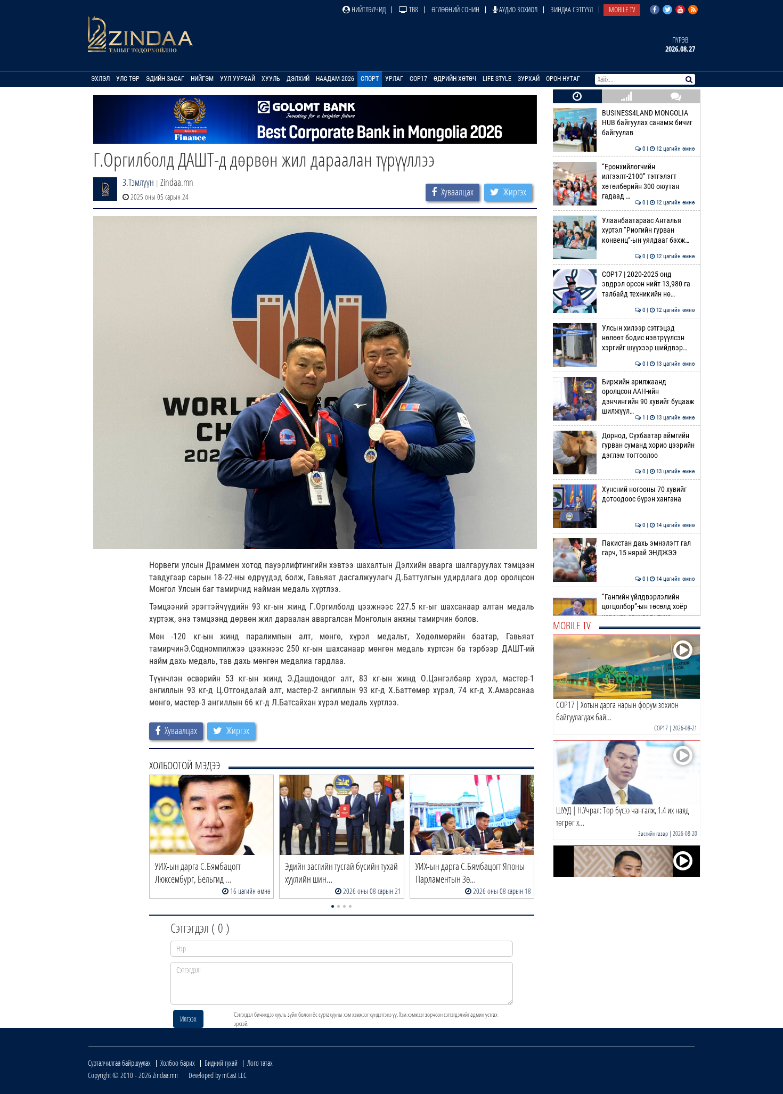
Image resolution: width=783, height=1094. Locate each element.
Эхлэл (100, 79)
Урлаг (394, 79)
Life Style (497, 79)
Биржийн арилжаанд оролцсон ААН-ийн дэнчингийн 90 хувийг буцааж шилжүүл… (648, 396)
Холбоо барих (177, 1063)
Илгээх (188, 1019)
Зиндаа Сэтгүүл (572, 9)
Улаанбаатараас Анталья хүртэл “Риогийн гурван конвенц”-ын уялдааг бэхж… (648, 230)
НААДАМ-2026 (335, 79)
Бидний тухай (221, 1063)
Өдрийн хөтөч (455, 79)
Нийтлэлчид (368, 9)
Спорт (370, 79)
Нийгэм (202, 79)
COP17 (418, 79)
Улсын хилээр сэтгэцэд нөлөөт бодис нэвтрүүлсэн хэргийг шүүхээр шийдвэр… (648, 338)
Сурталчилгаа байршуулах (119, 1063)
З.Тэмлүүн (138, 182)
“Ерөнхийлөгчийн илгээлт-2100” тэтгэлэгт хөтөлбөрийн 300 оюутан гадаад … (648, 181)
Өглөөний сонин (455, 9)
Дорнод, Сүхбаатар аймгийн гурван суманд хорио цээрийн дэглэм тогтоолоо (648, 445)
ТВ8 (412, 9)
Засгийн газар (653, 833)
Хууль (271, 79)
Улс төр (128, 79)
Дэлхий (298, 79)
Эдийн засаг (165, 79)
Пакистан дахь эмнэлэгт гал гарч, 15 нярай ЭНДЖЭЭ (648, 548)
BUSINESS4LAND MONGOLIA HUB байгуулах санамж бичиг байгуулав (648, 123)
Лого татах (260, 1063)
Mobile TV (622, 9)
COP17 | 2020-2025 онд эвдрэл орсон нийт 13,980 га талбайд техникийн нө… (648, 284)
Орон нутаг (563, 79)
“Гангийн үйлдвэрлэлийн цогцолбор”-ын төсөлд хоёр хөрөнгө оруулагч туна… (648, 607)
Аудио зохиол (517, 9)
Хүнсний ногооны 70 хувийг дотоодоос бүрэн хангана (648, 494)
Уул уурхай (237, 79)
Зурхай (529, 79)
